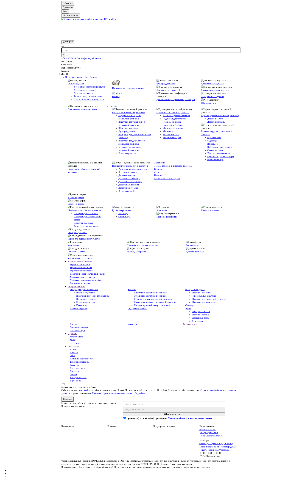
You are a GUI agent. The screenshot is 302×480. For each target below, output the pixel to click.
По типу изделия (76, 84)
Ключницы (162, 210)
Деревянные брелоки (173, 125)
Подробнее (140, 393)
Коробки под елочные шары (220, 156)
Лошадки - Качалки (77, 252)
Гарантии (74, 365)
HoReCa (116, 96)
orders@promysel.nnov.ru (89, 58)
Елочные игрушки (78, 308)
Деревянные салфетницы (130, 181)
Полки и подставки (210, 210)
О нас (72, 355)
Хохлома (114, 106)
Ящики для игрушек (136, 252)
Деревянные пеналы (83, 93)
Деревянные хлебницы (129, 178)
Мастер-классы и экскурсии (167, 178)
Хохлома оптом (190, 324)
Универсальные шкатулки (86, 226)
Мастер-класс (76, 337)
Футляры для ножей (166, 84)
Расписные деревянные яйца (176, 115)
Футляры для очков (127, 131)
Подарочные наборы (137, 308)
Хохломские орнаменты (218, 153)
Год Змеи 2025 (214, 137)
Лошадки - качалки (201, 311)
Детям (188, 308)
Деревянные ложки (127, 172)
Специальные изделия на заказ (82, 109)
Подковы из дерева (172, 122)
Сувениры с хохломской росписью (173, 112)
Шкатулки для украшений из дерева (209, 299)
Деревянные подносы (128, 185)
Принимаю (67, 399)
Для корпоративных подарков (215, 90)
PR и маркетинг (208, 103)
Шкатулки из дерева (194, 289)
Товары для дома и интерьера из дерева (173, 166)
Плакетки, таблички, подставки (89, 99)
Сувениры (190, 305)
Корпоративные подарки (81, 271)
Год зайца (212, 141)
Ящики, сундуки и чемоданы (88, 96)
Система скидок (77, 330)
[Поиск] (67, 55)
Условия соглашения (79, 362)
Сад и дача (159, 169)
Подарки (158, 175)
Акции (73, 349)
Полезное (111, 426)
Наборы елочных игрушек (219, 147)
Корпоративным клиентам (80, 261)
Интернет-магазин (76, 286)
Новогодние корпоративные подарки (87, 274)
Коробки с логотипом (80, 264)
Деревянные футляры (84, 90)
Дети (156, 172)
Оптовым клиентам (79, 327)
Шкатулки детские (200, 315)
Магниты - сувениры (173, 128)
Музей (73, 340)
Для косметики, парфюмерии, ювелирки (176, 99)
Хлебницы (123, 213)
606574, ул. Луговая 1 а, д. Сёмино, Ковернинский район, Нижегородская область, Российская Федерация (217, 446)
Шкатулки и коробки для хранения (84, 210)
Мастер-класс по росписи (80, 258)
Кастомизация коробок (81, 283)
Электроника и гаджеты (212, 96)
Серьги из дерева (76, 204)
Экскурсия (75, 343)
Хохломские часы (171, 134)
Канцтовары (73, 245)
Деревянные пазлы (195, 252)
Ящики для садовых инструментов (84, 239)
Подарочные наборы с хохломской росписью (155, 302)
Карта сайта (75, 381)
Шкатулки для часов (128, 128)
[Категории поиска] (62, 46)
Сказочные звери (215, 150)
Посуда (73, 324)
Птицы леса (212, 144)
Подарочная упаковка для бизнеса (81, 77)
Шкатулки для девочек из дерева (142, 245)
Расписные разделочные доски (132, 169)
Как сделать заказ (78, 377)
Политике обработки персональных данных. (113, 393)
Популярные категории (164, 426)
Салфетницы (124, 216)
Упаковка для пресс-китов (82, 277)
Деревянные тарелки (128, 188)
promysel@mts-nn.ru (208, 432)
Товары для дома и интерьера (84, 289)
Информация (74, 346)
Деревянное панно (127, 175)
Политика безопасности (81, 359)
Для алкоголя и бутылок (212, 84)
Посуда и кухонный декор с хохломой (130, 166)
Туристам (72, 333)
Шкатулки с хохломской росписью (128, 112)
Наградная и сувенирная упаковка (128, 88)
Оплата (73, 374)
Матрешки (168, 131)
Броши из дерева (76, 197)
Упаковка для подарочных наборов (86, 280)
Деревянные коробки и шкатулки (89, 87)
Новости (74, 352)
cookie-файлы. (84, 390)
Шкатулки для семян (83, 223)
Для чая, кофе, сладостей (168, 90)
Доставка (74, 371)
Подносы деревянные (167, 217)
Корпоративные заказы (81, 267)
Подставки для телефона (174, 119)
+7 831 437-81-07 (69, 58)
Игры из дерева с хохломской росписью (220, 115)
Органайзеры (192, 245)
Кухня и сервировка (121, 210)
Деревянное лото (215, 119)
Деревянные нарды (216, 122)
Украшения (159, 163)
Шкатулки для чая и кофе (86, 213)
